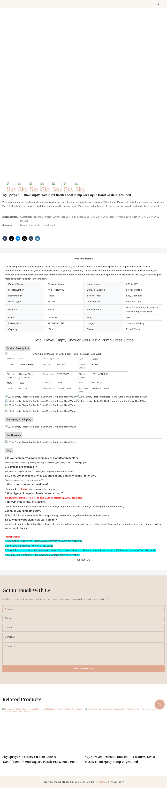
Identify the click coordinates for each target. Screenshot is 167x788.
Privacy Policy (116, 782)
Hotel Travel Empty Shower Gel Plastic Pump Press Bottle (83, 340)
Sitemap (102, 782)
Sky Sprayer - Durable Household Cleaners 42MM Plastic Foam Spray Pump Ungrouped (120, 759)
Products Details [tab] (83, 258)
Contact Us (83, 559)
